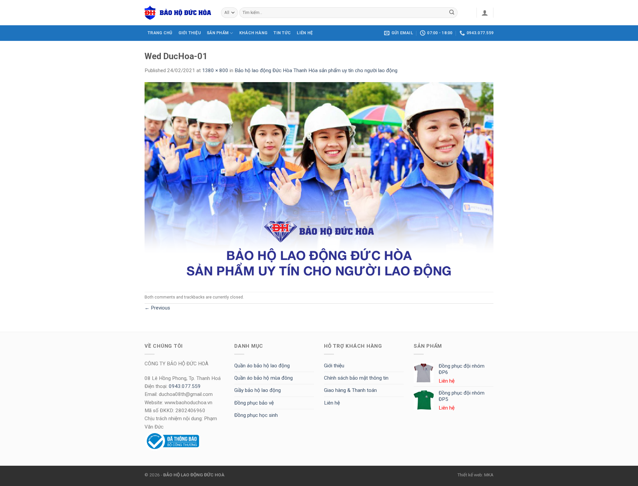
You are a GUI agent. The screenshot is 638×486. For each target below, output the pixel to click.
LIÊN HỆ (305, 33)
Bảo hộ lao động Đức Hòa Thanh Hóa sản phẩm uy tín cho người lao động (316, 70)
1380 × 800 (215, 70)
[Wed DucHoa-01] (319, 183)
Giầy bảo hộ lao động (257, 390)
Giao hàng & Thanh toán (350, 390)
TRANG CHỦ (160, 33)
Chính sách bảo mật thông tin (356, 378)
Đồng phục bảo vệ (254, 403)
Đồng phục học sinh (256, 415)
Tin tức (282, 33)
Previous (157, 308)
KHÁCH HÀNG (253, 33)
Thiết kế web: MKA (475, 474)
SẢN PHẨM (218, 33)
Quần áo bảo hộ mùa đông (263, 378)
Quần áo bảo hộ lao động (262, 366)
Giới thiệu (334, 366)
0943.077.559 (185, 386)
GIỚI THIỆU (189, 33)
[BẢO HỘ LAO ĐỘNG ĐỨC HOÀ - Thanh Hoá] (178, 13)
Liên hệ (332, 403)
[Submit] (452, 12)
